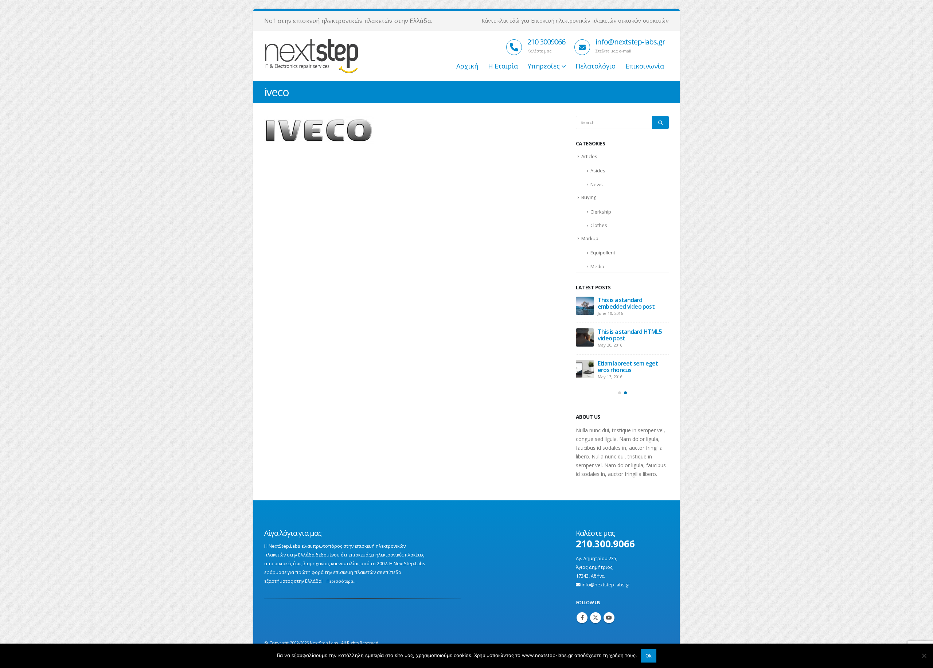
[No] (924, 655)
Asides (597, 170)
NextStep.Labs (324, 642)
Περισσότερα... (341, 581)
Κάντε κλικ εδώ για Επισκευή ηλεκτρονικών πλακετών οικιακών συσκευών (575, 20)
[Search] (660, 122)
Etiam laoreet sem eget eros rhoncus (628, 366)
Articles (589, 156)
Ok (648, 656)
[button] (619, 393)
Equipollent (602, 252)
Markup (589, 238)
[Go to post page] (585, 306)
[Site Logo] (337, 56)
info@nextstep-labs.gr (606, 585)
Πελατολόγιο (595, 66)
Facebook (582, 617)
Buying (588, 197)
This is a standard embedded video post (626, 303)
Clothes (598, 225)
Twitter (595, 617)
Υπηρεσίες (544, 66)
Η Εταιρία (503, 66)
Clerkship (600, 211)
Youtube (609, 617)
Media (597, 266)
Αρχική (467, 66)
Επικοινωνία (644, 66)
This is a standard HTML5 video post (630, 335)
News (596, 184)
